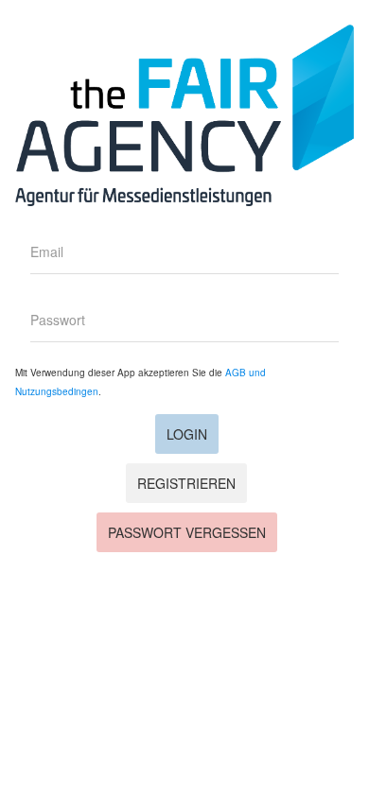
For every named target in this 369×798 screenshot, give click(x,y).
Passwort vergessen (187, 532)
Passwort (57, 319)
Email (46, 251)
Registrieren (186, 483)
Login (187, 434)
